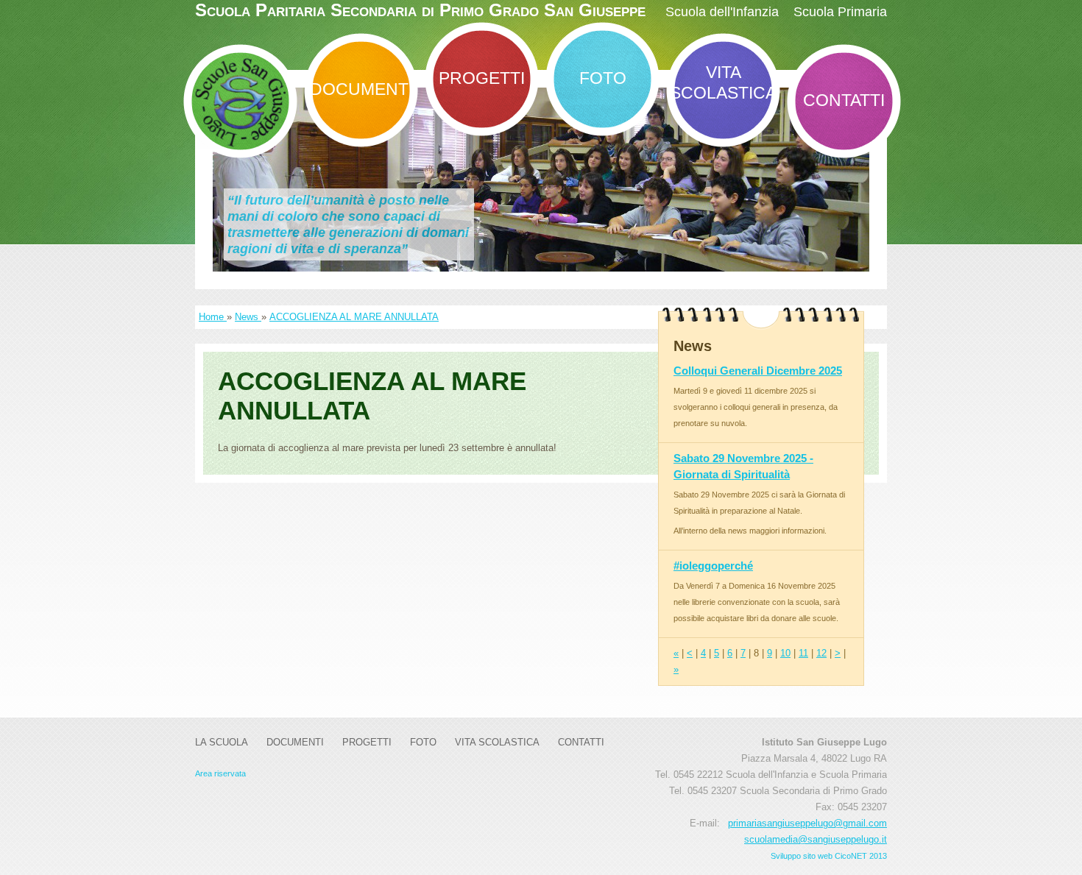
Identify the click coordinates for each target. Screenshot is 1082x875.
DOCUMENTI (361, 89)
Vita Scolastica (723, 82)
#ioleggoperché (713, 565)
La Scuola (221, 742)
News (248, 316)
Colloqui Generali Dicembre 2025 (757, 370)
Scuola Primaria (840, 11)
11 (803, 653)
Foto (602, 78)
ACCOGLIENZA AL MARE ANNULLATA (354, 316)
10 (785, 653)
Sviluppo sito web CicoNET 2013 (829, 855)
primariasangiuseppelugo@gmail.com (807, 823)
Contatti (844, 100)
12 (821, 653)
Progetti (482, 78)
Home (213, 316)
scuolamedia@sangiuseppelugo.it (815, 839)
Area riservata (220, 773)
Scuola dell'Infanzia (722, 11)
